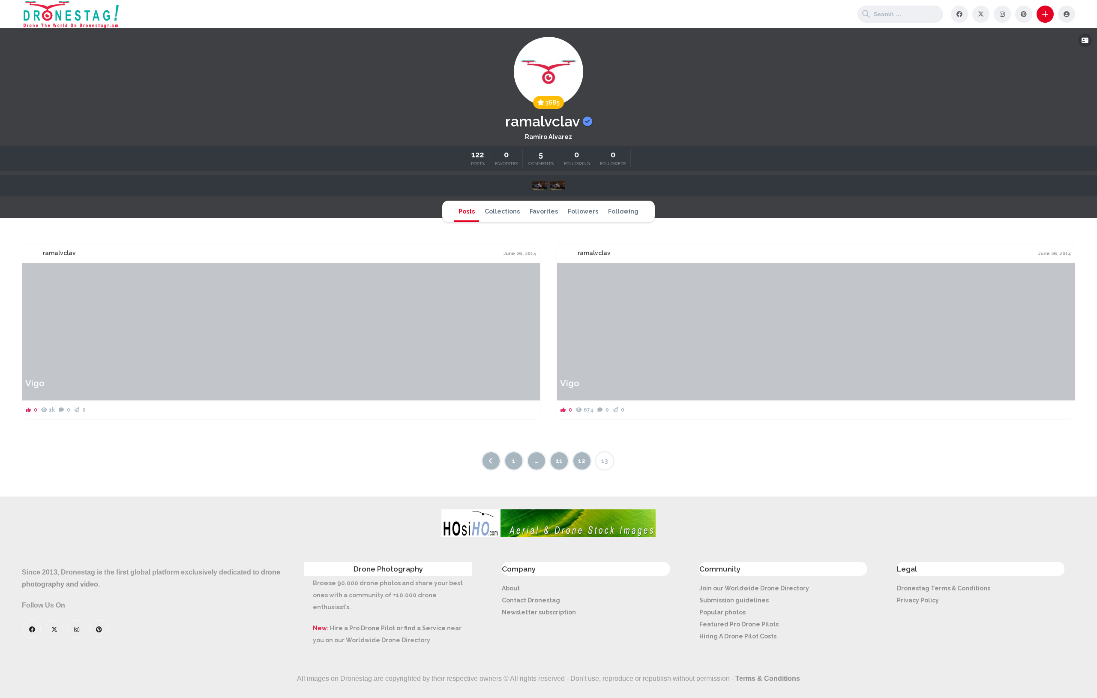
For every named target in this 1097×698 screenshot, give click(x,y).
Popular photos (722, 612)
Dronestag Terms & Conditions (943, 588)
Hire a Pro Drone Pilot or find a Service (388, 628)
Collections (502, 211)
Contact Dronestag (531, 600)
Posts (467, 211)
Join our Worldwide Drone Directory (754, 588)
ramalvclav (59, 253)
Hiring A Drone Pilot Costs (737, 636)
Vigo (35, 383)
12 (581, 460)
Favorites (544, 211)
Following (623, 211)
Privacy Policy (918, 600)
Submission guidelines (734, 600)
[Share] (34, 275)
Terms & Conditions (767, 678)
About (511, 588)
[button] (1045, 14)
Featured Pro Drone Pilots (739, 624)
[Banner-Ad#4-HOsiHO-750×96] (548, 534)
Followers (583, 211)
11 (559, 460)
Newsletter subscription (539, 612)
